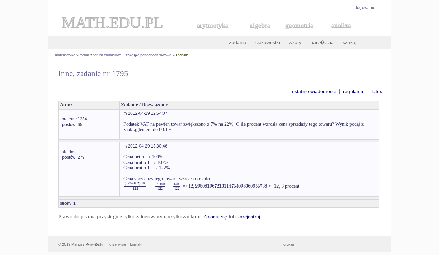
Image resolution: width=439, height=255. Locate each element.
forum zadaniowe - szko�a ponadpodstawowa (132, 55)
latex (377, 91)
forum (84, 55)
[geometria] (297, 33)
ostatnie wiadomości (314, 91)
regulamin (354, 91)
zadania (237, 42)
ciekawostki (267, 42)
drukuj (288, 244)
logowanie (366, 7)
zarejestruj (248, 216)
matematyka (65, 55)
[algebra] (256, 33)
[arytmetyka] (212, 33)
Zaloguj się (215, 216)
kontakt (136, 244)
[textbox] (148, 157)
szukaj (349, 42)
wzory (295, 42)
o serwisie (117, 244)
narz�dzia (322, 42)
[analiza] (341, 33)
